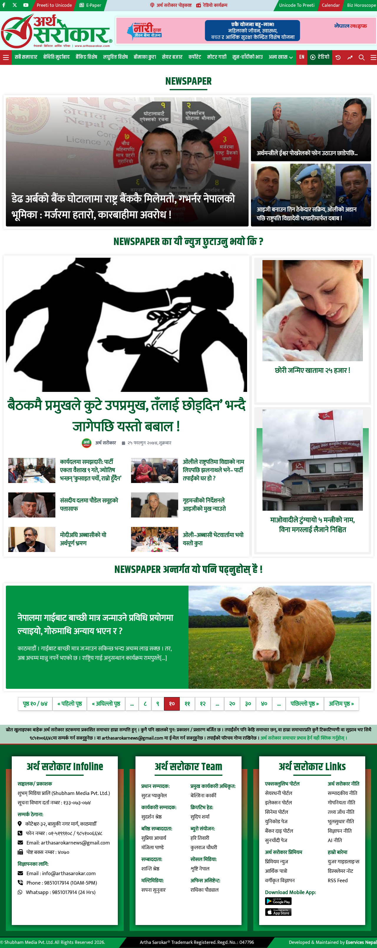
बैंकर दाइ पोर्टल (279, 831)
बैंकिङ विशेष (86, 57)
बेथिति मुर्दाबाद (56, 57)
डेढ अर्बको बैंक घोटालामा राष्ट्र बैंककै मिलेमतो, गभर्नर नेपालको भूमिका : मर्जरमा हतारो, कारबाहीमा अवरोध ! (123, 207)
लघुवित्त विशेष (115, 57)
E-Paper (93, 5)
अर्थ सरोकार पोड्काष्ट (174, 5)
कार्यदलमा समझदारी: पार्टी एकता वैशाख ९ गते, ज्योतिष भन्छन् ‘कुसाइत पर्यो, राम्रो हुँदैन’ (90, 470)
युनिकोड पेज (276, 821)
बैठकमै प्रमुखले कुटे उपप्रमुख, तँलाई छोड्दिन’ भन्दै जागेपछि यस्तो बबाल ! (126, 416)
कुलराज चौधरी (204, 847)
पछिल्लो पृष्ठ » (305, 704)
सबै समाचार (26, 57)
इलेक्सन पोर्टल (278, 803)
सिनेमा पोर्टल (276, 812)
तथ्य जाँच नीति (341, 812)
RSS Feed (338, 880)
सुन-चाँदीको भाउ (247, 57)
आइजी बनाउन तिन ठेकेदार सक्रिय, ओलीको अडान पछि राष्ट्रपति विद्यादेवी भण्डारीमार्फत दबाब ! (307, 214)
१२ (203, 704)
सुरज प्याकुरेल (154, 795)
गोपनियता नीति (341, 803)
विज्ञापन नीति (340, 831)
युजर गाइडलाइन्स (343, 861)
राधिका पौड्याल (205, 890)
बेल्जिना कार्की (203, 795)
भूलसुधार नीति (341, 821)
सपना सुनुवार (153, 890)
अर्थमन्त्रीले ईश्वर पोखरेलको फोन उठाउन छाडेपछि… (307, 153)
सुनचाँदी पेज (276, 840)
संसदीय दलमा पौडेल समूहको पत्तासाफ (89, 505)
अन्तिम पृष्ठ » (341, 704)
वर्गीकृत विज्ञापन (280, 880)
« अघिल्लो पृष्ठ (106, 704)
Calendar (331, 5)
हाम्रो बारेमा (337, 852)
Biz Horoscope (361, 5)
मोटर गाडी (216, 57)
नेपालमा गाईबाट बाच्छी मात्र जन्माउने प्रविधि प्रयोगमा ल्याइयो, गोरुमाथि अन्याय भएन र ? (95, 625)
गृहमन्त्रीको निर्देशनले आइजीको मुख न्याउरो (204, 505)
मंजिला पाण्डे (152, 847)
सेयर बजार (172, 57)
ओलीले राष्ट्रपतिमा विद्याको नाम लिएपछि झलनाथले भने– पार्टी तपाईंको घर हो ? (213, 470)
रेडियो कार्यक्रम (215, 5)
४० (264, 704)
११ (187, 704)
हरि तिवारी (200, 838)
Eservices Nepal (361, 943)
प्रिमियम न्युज (276, 861)
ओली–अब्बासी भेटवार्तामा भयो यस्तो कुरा (213, 539)
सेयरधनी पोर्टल (278, 793)
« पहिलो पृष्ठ (69, 704)
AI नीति (335, 840)
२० (232, 704)
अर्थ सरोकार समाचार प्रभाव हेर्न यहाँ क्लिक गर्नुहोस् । (304, 738)
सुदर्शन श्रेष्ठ (151, 817)
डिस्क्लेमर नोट (340, 871)
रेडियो (323, 57)
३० (248, 704)
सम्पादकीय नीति (342, 793)
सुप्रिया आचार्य (153, 838)
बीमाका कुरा (145, 57)
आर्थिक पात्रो (276, 871)
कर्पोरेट (194, 57)
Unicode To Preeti (297, 5)
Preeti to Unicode (54, 5)
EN (301, 57)
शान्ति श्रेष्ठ (150, 869)
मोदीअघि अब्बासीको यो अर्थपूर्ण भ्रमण (83, 539)
